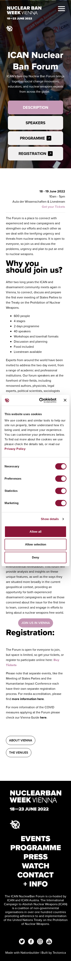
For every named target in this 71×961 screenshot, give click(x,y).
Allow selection (35, 544)
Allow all (35, 531)
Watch (35, 866)
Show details (50, 519)
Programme (32, 138)
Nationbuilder (30, 952)
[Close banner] (65, 400)
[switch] (60, 478)
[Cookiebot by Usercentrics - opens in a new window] (41, 400)
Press (35, 856)
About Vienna (20, 740)
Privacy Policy (15, 448)
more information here (28, 699)
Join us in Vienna (35, 623)
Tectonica (59, 952)
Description (35, 107)
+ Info (35, 884)
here (43, 717)
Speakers (35, 123)
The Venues (18, 752)
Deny (35, 557)
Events (35, 838)
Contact (35, 875)
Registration (32, 154)
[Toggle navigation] (61, 8)
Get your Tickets (53, 206)
